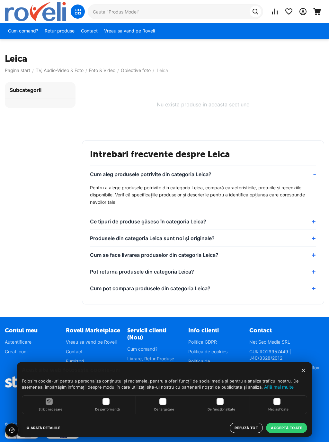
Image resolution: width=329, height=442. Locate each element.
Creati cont (16, 351)
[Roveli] (35, 11)
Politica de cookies (207, 351)
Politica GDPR (202, 342)
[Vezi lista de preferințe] (289, 12)
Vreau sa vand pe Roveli (91, 342)
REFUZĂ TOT (246, 428)
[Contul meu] (303, 12)
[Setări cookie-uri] (12, 430)
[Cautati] (255, 11)
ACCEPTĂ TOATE (286, 428)
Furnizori (75, 361)
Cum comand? (142, 349)
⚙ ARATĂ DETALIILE (43, 428)
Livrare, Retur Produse (150, 358)
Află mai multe (279, 387)
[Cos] (317, 12)
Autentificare (18, 342)
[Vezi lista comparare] (275, 12)
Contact (74, 351)
